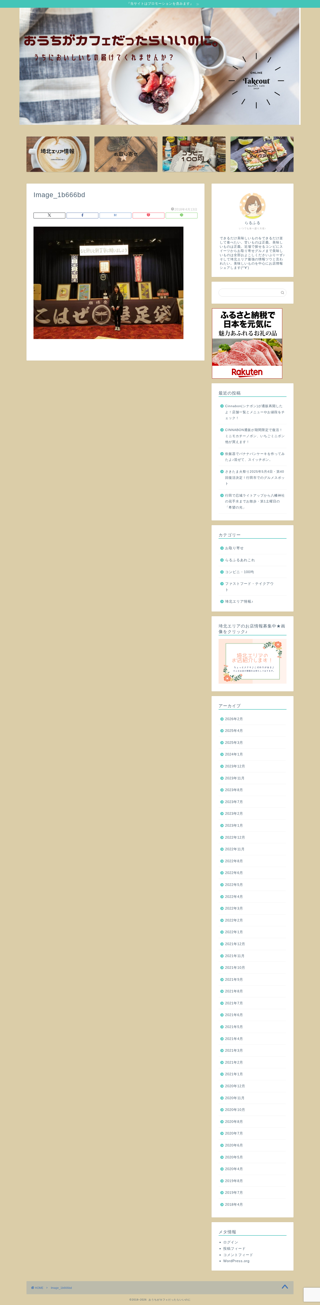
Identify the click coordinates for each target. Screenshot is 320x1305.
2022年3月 (234, 908)
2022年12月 (235, 837)
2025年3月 (234, 743)
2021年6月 (234, 1015)
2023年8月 (234, 790)
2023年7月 (234, 802)
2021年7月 (234, 1003)
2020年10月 (235, 1110)
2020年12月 (235, 1086)
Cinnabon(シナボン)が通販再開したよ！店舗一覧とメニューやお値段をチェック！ (255, 412)
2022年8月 (234, 861)
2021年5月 (234, 1027)
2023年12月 (235, 766)
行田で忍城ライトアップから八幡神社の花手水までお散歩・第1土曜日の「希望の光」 (255, 501)
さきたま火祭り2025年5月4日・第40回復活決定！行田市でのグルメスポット (255, 477)
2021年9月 (234, 979)
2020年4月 (234, 1169)
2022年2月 (234, 920)
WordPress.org (236, 1261)
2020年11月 (235, 1098)
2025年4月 (234, 731)
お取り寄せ (234, 548)
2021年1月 (234, 1074)
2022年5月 (234, 885)
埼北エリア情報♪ (239, 601)
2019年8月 (234, 1181)
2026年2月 (234, 719)
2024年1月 (234, 754)
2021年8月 (234, 991)
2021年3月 (234, 1050)
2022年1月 (234, 932)
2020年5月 (234, 1157)
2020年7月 (234, 1133)
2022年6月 (234, 873)
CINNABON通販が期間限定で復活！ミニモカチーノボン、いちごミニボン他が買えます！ (255, 436)
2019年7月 (234, 1192)
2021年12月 (235, 944)
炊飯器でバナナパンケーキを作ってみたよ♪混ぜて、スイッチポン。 (255, 457)
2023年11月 (235, 778)
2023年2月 (234, 813)
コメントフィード (238, 1255)
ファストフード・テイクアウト (249, 587)
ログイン (230, 1242)
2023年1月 (234, 825)
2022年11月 (235, 849)
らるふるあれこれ (240, 560)
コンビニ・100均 (239, 572)
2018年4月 (234, 1204)
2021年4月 (234, 1039)
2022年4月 (234, 897)
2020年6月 (234, 1145)
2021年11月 (235, 956)
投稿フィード (234, 1248)
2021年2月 (234, 1062)
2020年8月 (234, 1122)
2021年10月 (235, 968)
